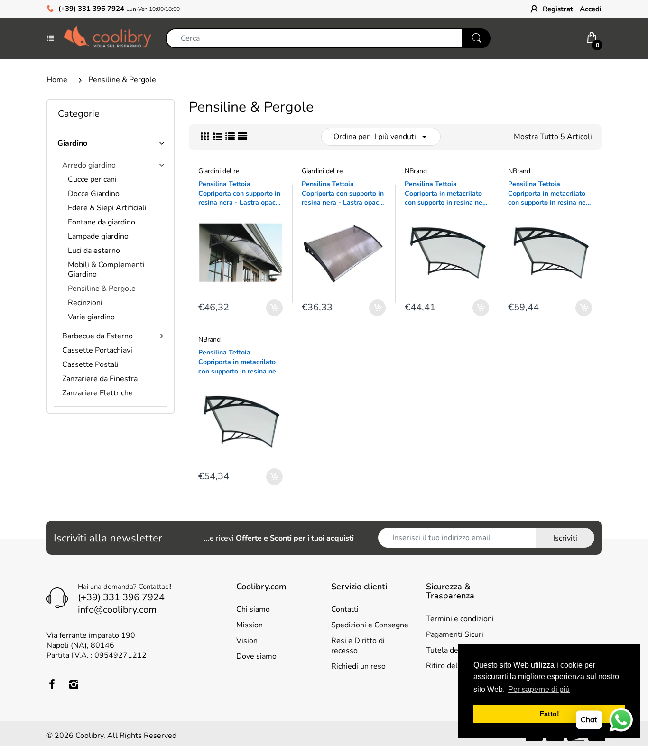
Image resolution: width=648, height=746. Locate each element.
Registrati (559, 9)
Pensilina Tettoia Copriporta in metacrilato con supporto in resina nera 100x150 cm (550, 193)
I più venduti (395, 136)
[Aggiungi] (274, 307)
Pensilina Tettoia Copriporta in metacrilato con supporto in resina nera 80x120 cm (447, 193)
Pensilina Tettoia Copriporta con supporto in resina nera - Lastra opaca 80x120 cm (343, 193)
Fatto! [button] (549, 714)
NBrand (416, 171)
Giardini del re (218, 171)
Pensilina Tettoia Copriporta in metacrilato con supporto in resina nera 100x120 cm (240, 362)
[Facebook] (51, 684)
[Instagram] (73, 684)
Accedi (591, 9)
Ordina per (351, 136)
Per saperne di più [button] (539, 689)
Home (56, 80)
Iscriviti (565, 538)
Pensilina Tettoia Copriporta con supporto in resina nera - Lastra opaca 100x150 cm (239, 193)
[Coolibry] (107, 38)
